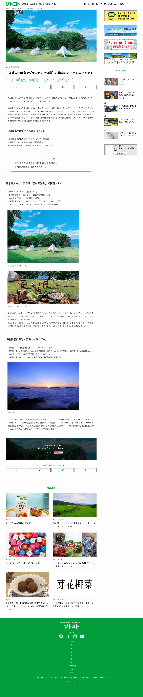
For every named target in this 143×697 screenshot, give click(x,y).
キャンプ (10, 80)
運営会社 (95, 677)
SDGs (122, 3)
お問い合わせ (40, 677)
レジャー (69, 80)
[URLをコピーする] (86, 87)
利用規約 (75, 677)
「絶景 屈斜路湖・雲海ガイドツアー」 (31, 166)
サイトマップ (103, 677)
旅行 (17, 80)
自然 (24, 80)
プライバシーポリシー (85, 677)
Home (7, 8)
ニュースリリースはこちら (52, 677)
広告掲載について (65, 677)
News (71, 672)
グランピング (50, 80)
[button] (17, 87)
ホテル (40, 80)
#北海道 (31, 80)
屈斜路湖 (60, 80)
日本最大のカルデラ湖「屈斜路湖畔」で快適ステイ (36, 163)
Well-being (113, 3)
